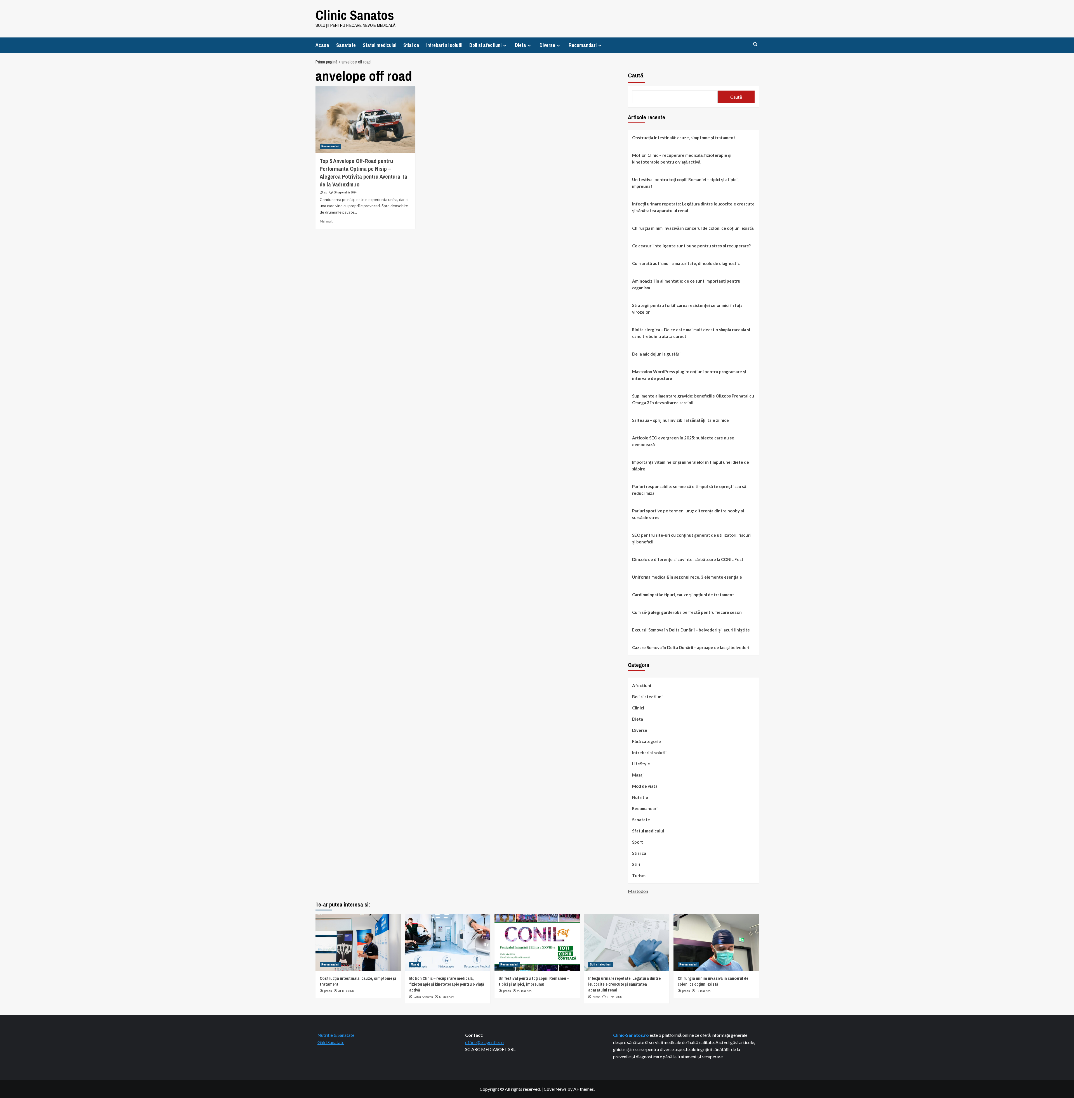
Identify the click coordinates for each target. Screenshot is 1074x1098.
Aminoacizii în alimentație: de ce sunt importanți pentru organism (686, 284)
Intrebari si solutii (444, 45)
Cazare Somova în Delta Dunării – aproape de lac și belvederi (690, 647)
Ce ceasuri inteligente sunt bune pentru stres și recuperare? (691, 245)
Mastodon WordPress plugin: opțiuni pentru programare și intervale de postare (689, 375)
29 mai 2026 (524, 991)
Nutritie (640, 797)
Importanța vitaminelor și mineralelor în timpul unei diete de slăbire (690, 465)
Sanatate (346, 45)
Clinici (638, 707)
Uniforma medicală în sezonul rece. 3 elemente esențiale (687, 576)
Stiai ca (411, 45)
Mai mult (326, 221)
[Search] (755, 44)
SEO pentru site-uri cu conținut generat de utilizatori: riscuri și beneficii (691, 538)
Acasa (322, 45)
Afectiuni (641, 685)
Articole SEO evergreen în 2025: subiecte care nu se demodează (683, 441)
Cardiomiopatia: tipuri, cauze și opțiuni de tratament (683, 594)
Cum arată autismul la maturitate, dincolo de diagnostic (686, 263)
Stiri (636, 864)
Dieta (520, 45)
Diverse (547, 45)
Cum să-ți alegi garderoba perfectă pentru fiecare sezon (687, 612)
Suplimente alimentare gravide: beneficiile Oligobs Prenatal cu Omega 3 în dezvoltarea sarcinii (693, 399)
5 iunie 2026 (446, 997)
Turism (639, 875)
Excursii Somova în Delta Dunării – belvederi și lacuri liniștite (691, 629)
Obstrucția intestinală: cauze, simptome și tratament (683, 137)
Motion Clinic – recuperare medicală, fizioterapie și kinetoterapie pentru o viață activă (681, 158)
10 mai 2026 (703, 991)
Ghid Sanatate (330, 1042)
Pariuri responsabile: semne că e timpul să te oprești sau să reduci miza (689, 490)
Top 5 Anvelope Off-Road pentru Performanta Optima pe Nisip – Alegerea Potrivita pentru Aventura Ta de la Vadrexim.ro (363, 172)
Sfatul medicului (379, 45)
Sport (637, 841)
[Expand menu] (504, 45)
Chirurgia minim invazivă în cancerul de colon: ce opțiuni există (692, 228)
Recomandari (583, 45)
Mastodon (638, 891)
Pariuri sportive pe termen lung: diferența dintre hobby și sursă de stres (688, 514)
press (328, 991)
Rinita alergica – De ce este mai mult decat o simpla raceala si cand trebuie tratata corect (691, 333)
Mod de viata (645, 786)
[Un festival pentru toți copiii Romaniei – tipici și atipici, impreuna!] (537, 942)
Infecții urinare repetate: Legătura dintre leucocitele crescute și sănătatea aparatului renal (693, 207)
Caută (635, 75)
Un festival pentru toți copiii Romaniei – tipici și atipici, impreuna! (685, 183)
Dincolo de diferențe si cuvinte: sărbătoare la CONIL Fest (687, 559)
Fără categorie (646, 741)
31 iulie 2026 (346, 991)
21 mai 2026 (614, 997)
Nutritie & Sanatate (335, 1035)
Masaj (638, 774)
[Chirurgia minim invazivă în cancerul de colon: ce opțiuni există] (716, 942)
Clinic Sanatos (354, 15)
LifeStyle (641, 763)
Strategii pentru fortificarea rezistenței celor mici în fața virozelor (687, 308)
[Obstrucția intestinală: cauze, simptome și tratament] (358, 942)
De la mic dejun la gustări (656, 353)
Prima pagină (326, 62)
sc (326, 192)
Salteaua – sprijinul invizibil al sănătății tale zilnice (680, 420)
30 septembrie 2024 (345, 192)
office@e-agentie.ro (484, 1042)
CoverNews (555, 1089)
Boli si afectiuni (485, 45)
